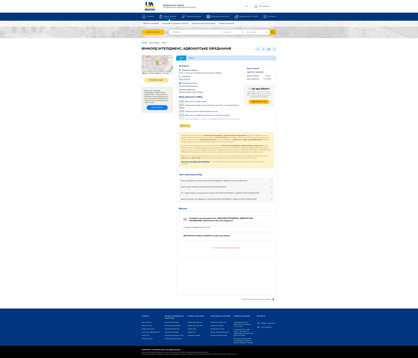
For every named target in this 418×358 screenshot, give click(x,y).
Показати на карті (156, 80)
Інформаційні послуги (248, 16)
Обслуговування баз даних (220, 332)
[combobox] (258, 32)
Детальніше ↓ (185, 126)
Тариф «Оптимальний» (195, 325)
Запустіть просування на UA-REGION (195, 162)
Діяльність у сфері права (193, 101)
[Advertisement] (226, 275)
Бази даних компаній (220, 16)
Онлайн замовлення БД (219, 335)
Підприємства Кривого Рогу (174, 335)
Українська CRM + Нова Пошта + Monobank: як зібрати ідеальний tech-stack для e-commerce (243, 332)
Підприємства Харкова (172, 325)
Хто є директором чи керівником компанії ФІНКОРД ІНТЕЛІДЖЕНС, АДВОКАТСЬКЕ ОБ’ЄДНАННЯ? (220, 193)
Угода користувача (148, 329)
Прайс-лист (146, 335)
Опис (181, 58)
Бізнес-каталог (170, 16)
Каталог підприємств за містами (174, 317)
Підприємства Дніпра (172, 329)
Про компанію (146, 322)
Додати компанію (153, 32)
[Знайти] (273, 32)
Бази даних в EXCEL (217, 325)
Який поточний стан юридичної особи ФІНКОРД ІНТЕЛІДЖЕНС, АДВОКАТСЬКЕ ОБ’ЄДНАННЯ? (219, 199)
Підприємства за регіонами (203, 23)
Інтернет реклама (193, 16)
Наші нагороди (147, 325)
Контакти (272, 16)
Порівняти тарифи (194, 335)
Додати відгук (157, 107)
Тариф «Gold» (192, 329)
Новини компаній (226, 23)
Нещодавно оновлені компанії (175, 23)
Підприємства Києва (172, 322)
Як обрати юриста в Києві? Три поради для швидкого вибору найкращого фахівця (243, 340)
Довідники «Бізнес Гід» (218, 322)
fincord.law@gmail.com (188, 86)
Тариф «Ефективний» (195, 322)
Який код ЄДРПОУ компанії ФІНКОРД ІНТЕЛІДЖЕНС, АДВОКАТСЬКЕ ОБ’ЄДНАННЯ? (214, 181)
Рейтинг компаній (151, 23)
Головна (150, 16)
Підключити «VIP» (259, 101)
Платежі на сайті (147, 338)
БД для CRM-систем (217, 329)
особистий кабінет (221, 235)
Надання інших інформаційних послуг (199, 111)
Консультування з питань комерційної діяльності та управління (209, 119)
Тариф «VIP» (192, 332)
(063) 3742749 (184, 79)
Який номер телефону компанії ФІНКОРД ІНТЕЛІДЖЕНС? (204, 187)
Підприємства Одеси (172, 332)
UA (246, 6)
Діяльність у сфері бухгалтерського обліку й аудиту (204, 115)
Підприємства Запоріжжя (173, 338)
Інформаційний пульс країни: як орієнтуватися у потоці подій (242, 324)
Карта (191, 58)
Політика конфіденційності (151, 332)
